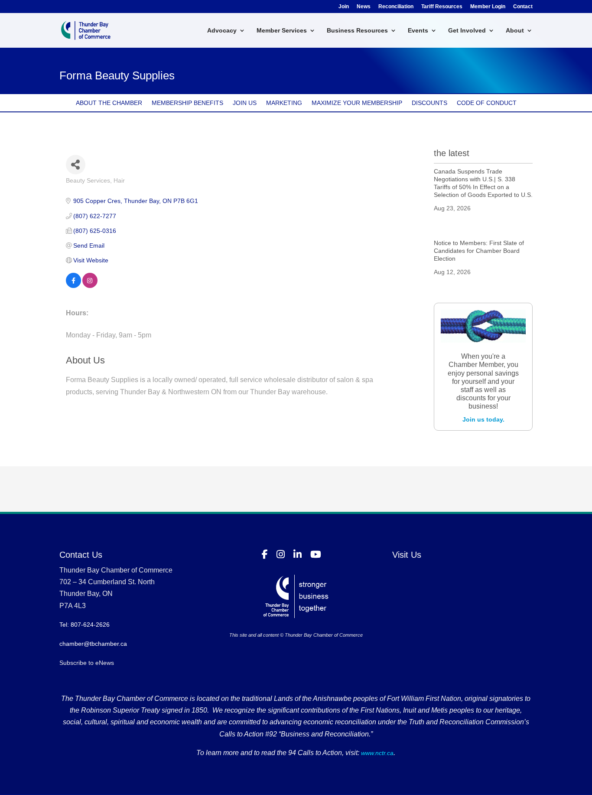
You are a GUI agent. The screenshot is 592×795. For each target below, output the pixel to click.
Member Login (487, 7)
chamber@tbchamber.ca (93, 643)
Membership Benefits (187, 103)
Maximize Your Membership (357, 103)
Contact (523, 7)
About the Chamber (109, 103)
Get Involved (467, 30)
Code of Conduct (487, 103)
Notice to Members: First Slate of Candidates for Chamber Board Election (479, 250)
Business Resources (357, 30)
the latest (451, 153)
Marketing (284, 103)
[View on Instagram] (90, 285)
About (515, 30)
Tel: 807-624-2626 (84, 624)
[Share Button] (75, 164)
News (364, 7)
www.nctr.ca (376, 752)
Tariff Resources (441, 7)
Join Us (245, 103)
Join (343, 7)
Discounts (429, 103)
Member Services (282, 30)
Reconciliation (395, 7)
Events (418, 30)
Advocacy (222, 30)
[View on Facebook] (73, 285)
